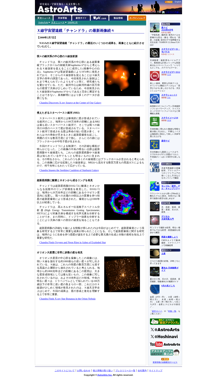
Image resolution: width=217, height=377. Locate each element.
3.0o (168, 97)
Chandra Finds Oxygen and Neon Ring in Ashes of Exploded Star (72, 242)
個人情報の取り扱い (103, 370)
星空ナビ (165, 141)
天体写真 (63, 17)
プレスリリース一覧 (125, 370)
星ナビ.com (100, 17)
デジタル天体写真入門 (167, 217)
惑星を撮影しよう (169, 237)
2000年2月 (73, 22)
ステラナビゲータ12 (170, 72)
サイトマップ (155, 370)
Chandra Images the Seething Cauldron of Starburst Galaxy (69, 170)
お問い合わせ (83, 370)
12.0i (169, 74)
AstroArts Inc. (104, 375)
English (178, 2)
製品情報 (118, 17)
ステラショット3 (169, 95)
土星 (163, 253)
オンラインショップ (137, 17)
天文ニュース (57, 22)
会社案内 (142, 370)
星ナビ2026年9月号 (167, 28)
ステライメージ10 (169, 118)
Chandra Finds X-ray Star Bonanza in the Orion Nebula (67, 298)
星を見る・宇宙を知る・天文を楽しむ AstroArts (59, 7)
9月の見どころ (168, 286)
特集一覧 (172, 311)
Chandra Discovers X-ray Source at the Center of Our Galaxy (70, 102)
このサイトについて (65, 370)
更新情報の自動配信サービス (165, 362)
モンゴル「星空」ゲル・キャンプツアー (170, 187)
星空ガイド (81, 17)
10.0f (169, 120)
